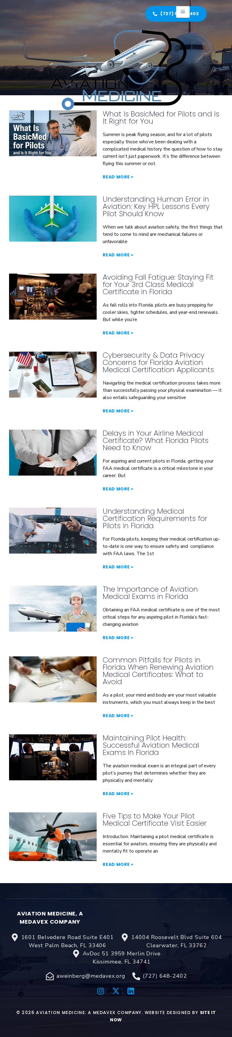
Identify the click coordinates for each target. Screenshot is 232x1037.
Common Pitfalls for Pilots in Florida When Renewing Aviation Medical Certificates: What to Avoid (158, 671)
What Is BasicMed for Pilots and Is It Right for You (161, 117)
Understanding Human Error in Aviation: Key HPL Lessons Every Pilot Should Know (156, 206)
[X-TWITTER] (116, 990)
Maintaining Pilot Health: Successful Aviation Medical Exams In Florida (151, 745)
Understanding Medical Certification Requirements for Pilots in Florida (155, 518)
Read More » (118, 177)
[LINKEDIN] (131, 990)
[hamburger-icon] (183, 12)
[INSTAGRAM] (100, 990)
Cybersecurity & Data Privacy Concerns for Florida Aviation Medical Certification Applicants (158, 362)
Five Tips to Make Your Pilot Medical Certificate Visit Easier (155, 819)
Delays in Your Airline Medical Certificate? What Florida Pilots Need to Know (155, 440)
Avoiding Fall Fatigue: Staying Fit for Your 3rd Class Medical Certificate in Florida (158, 284)
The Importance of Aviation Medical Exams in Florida (150, 592)
